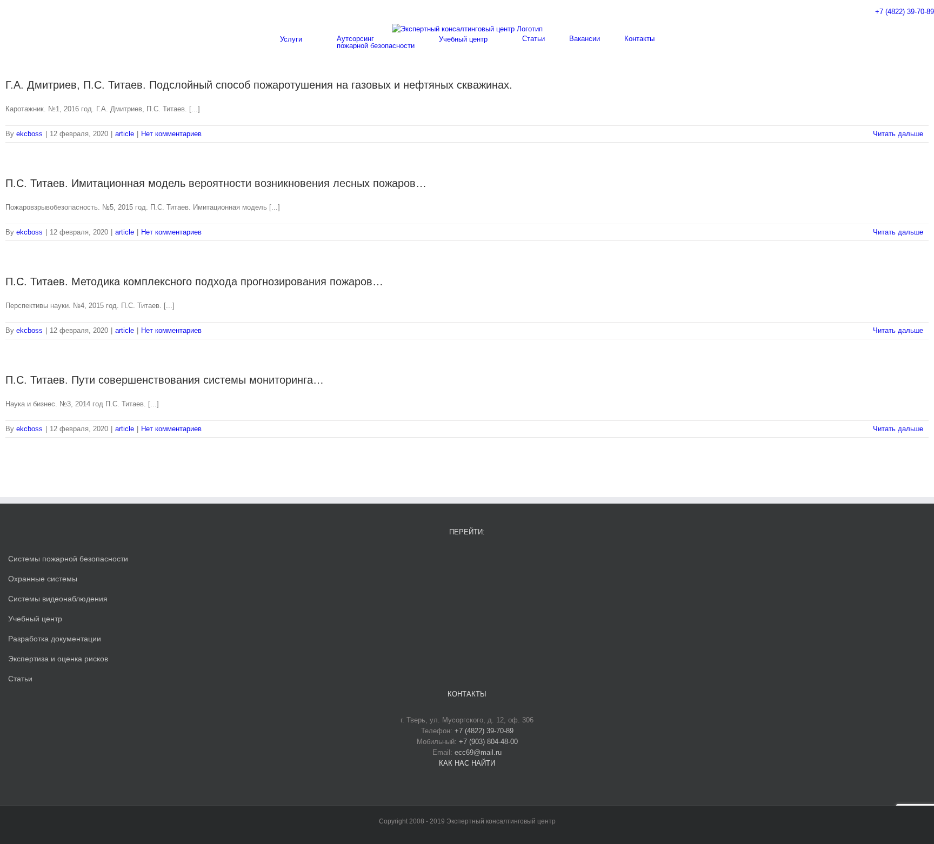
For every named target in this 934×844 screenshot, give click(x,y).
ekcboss (29, 134)
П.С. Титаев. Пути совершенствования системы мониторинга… (164, 380)
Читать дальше (898, 134)
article (124, 134)
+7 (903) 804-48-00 (488, 742)
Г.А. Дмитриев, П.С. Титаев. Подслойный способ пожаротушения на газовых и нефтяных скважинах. (258, 85)
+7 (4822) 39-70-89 (904, 12)
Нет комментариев (171, 134)
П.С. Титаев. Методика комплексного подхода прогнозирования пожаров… (194, 281)
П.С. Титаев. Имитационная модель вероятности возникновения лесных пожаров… (215, 183)
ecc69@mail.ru (478, 752)
